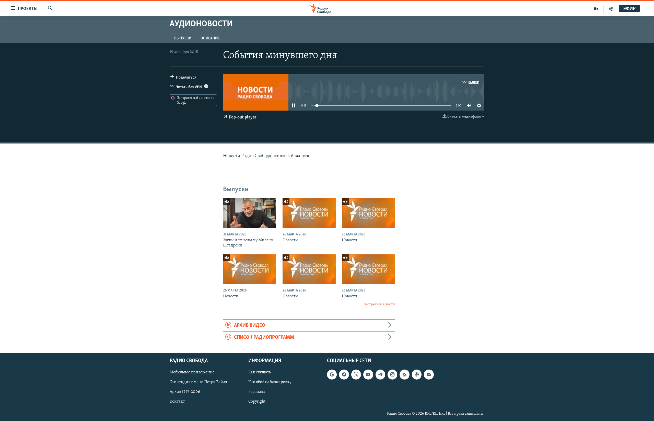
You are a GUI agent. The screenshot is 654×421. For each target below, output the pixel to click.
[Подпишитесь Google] (332, 374)
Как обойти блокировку (269, 382)
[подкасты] (611, 9)
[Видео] (596, 9)
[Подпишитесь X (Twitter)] (356, 374)
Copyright (256, 402)
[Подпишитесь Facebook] (344, 374)
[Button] (183, 78)
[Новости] (309, 213)
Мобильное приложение (192, 372)
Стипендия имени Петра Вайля (198, 382)
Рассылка (256, 392)
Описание (210, 38)
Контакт (177, 402)
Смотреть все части (379, 304)
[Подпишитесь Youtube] (368, 374)
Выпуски (182, 38)
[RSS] (404, 374)
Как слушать (259, 372)
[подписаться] (429, 374)
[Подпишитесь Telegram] (380, 374)
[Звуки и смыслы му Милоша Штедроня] (249, 213)
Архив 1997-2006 (185, 392)
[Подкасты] (417, 374)
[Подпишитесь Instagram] (392, 374)
